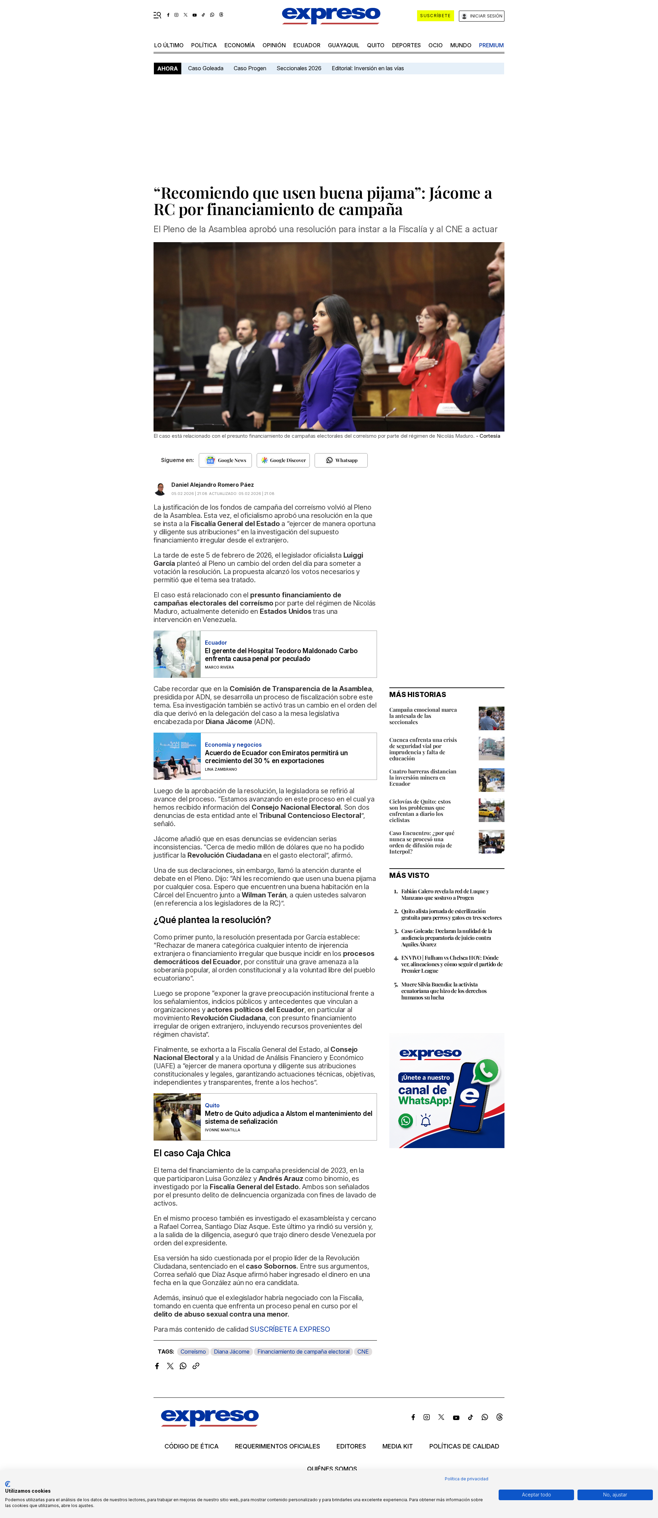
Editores (351, 1446)
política (204, 45)
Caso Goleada (205, 68)
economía (239, 45)
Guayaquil (344, 45)
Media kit (397, 1446)
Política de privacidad (466, 1478)
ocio (435, 45)
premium (491, 45)
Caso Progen (250, 68)
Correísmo (193, 1351)
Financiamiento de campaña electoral (303, 1351)
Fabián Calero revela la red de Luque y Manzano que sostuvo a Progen (445, 894)
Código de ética (191, 1446)
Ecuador (306, 45)
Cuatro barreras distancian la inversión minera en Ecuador (422, 777)
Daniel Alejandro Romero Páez (212, 484)
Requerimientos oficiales (277, 1446)
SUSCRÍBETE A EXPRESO (290, 1329)
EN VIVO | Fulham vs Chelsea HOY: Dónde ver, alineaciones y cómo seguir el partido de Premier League (451, 964)
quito (376, 45)
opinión (274, 45)
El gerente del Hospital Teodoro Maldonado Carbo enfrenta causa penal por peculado (281, 655)
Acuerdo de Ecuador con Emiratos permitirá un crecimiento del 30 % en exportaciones (276, 757)
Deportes (406, 45)
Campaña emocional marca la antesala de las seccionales (423, 715)
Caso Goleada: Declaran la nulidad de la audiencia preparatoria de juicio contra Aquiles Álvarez (446, 937)
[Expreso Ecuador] (210, 1424)
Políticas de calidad (464, 1446)
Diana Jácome (231, 1351)
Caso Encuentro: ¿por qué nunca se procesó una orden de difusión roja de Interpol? (421, 842)
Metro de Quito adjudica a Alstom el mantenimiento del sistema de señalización (288, 1117)
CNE (363, 1351)
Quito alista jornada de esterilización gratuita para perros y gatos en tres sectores (451, 914)
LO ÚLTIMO (169, 45)
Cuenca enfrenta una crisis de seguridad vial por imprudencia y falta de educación (423, 749)
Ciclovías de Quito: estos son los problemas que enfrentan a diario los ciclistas (420, 810)
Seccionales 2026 (299, 68)
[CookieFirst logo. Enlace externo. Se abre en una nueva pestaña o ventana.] (7, 1484)
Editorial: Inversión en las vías (368, 68)
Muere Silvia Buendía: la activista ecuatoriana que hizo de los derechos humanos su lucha (443, 991)
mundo (461, 45)
